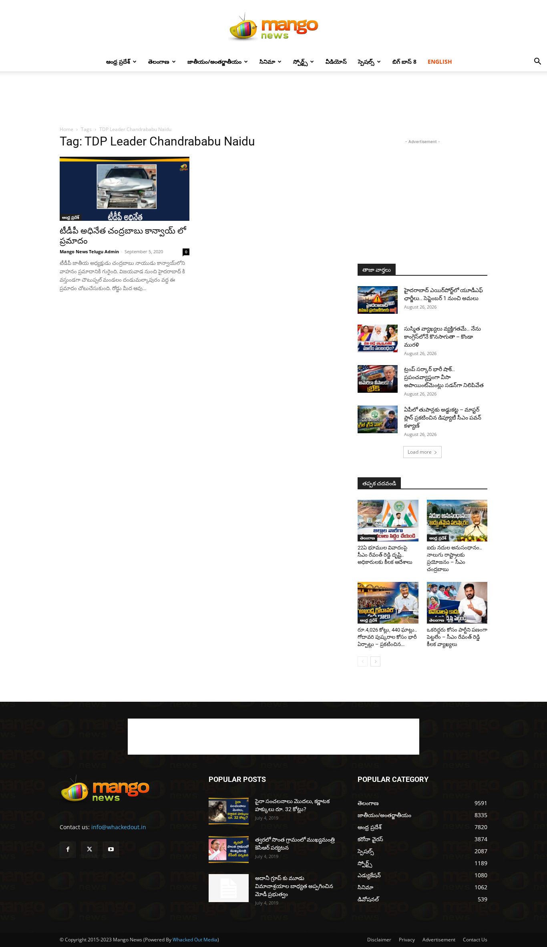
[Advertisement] (273, 99)
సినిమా (267, 61)
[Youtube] (111, 850)
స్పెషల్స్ (366, 61)
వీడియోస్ (336, 61)
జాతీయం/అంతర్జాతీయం (214, 61)
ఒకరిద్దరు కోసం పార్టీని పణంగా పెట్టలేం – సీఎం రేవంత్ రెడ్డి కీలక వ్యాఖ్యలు (457, 637)
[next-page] (375, 661)
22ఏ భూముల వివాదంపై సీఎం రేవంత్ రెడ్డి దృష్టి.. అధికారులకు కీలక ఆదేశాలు (385, 555)
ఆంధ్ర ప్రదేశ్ (118, 61)
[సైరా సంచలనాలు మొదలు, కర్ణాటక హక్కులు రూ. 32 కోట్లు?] (229, 811)
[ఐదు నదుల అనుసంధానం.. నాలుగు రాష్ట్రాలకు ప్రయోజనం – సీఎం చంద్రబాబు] (457, 520)
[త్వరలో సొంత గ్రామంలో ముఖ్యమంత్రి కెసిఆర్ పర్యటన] (229, 850)
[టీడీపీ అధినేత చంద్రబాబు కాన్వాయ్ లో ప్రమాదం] (124, 189)
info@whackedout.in (118, 827)
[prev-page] (363, 661)
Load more (420, 451)
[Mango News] (273, 26)
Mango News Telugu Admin (89, 251)
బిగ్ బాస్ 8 (404, 61)
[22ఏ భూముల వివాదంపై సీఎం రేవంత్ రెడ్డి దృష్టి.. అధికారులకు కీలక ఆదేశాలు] (388, 520)
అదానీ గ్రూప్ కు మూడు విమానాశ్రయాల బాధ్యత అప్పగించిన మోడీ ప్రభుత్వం (294, 886)
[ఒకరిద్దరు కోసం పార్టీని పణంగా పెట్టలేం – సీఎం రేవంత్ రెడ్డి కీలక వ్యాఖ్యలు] (457, 603)
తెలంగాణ (158, 61)
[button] (537, 62)
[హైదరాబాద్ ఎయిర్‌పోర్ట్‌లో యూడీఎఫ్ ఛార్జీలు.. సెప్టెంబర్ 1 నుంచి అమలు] (378, 300)
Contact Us (475, 939)
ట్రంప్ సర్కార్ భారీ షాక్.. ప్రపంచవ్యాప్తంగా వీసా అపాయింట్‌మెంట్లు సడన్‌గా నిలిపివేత (444, 377)
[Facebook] (68, 850)
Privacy (407, 939)
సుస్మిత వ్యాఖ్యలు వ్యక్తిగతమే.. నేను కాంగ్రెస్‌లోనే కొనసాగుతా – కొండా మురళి (442, 336)
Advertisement (438, 939)
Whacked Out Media (195, 939)
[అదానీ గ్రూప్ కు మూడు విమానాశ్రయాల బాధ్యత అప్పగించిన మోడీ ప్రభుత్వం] (229, 888)
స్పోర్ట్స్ (300, 61)
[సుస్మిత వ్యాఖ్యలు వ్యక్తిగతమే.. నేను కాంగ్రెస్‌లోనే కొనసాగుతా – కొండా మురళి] (378, 338)
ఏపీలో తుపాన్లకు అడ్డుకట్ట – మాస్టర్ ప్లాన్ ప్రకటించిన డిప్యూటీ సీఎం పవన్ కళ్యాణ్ (442, 417)
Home (66, 129)
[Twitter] (89, 850)
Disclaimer (379, 939)
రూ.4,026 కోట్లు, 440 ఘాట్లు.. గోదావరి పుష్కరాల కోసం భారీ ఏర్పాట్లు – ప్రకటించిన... (387, 637)
